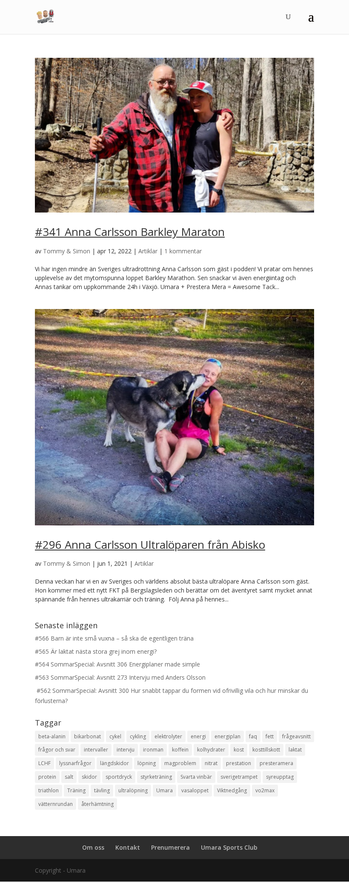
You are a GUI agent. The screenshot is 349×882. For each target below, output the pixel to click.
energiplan (227, 736)
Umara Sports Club (229, 847)
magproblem (180, 763)
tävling (102, 790)
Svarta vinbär (196, 776)
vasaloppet (195, 790)
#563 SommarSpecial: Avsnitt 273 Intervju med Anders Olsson (120, 677)
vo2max (265, 790)
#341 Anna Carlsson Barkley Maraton (130, 231)
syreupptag (280, 776)
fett (270, 736)
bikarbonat (87, 736)
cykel (115, 736)
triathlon (48, 790)
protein (47, 776)
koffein (180, 749)
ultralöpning (133, 790)
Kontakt (127, 847)
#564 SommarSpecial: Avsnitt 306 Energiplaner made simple (117, 664)
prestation (238, 763)
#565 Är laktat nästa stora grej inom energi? (96, 651)
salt (69, 776)
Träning (76, 790)
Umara (164, 790)
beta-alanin (52, 736)
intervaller (96, 749)
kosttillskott (266, 749)
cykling (138, 736)
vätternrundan (55, 804)
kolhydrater (211, 749)
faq (253, 736)
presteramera (276, 763)
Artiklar (147, 251)
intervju (125, 749)
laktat (295, 749)
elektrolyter (168, 736)
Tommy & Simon (66, 251)
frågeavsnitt (296, 736)
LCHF (44, 763)
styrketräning (156, 776)
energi (198, 736)
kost (239, 749)
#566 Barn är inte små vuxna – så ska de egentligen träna (114, 638)
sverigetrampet (238, 776)
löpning (146, 763)
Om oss (93, 847)
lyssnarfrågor (75, 763)
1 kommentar (183, 251)
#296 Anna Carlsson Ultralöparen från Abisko (150, 544)
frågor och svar (56, 749)
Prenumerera (170, 847)
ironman (153, 749)
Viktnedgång (232, 790)
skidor (89, 776)
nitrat (211, 763)
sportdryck (119, 776)
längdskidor (114, 763)
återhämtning (97, 804)
